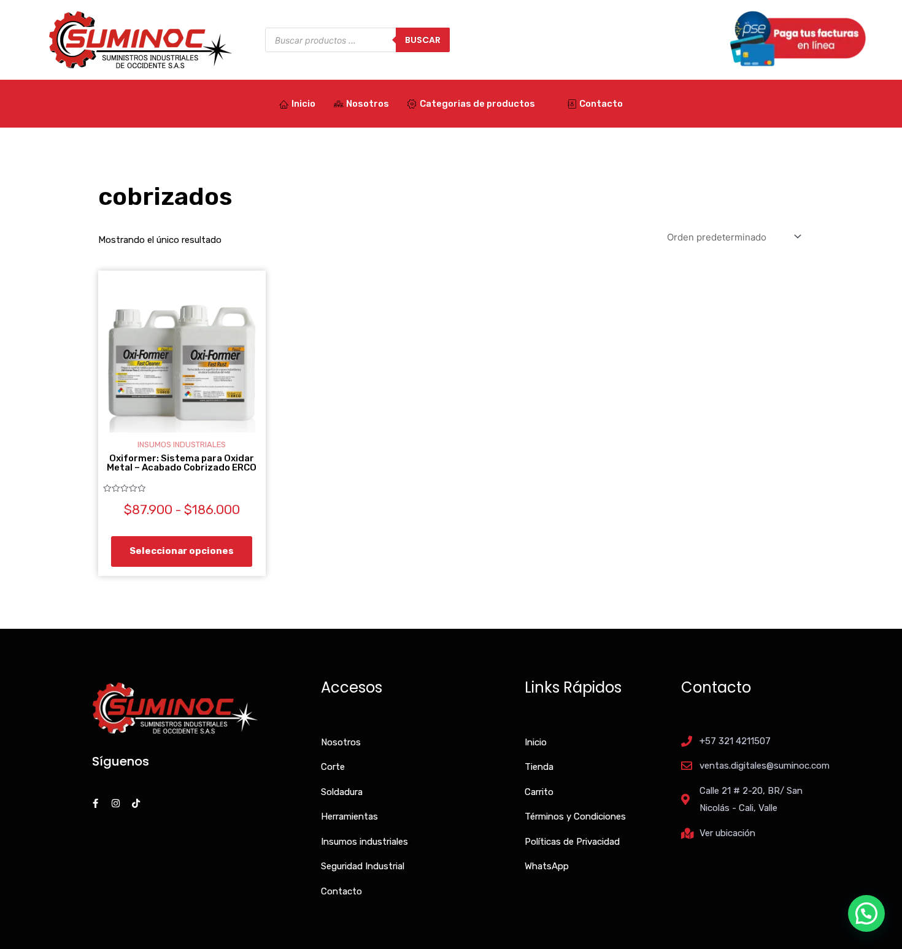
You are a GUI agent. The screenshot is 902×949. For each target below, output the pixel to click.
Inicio (303, 103)
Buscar (423, 40)
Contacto (601, 103)
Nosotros (367, 103)
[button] (866, 913)
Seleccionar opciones (181, 550)
